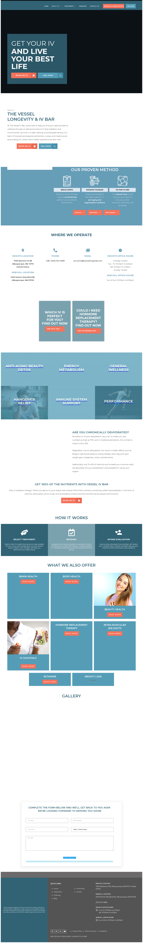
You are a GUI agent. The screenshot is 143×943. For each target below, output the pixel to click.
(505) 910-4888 (58, 261)
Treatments (58, 892)
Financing (57, 895)
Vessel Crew (122, 194)
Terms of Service (91, 931)
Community (80, 888)
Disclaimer (103, 931)
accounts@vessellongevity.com (87, 261)
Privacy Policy (77, 931)
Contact (79, 892)
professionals (71, 197)
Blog (55, 898)
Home (56, 889)
